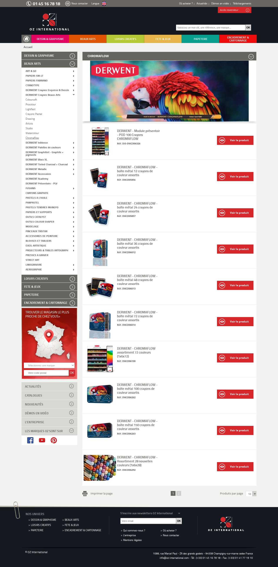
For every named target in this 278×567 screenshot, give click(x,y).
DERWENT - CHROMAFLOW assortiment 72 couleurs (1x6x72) (136, 352)
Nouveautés (34, 404)
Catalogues (33, 395)
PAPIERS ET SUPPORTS (39, 211)
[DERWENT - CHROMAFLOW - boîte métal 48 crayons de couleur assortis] (100, 301)
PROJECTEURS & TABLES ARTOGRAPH (47, 250)
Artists (29, 123)
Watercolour (32, 132)
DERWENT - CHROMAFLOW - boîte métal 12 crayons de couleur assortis (137, 171)
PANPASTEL (32, 202)
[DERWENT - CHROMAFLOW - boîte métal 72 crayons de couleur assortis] (100, 337)
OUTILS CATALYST (36, 216)
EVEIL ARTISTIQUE (36, 245)
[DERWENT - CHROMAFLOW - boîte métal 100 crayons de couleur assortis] (100, 410)
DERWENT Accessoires (38, 173)
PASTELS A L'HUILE (36, 197)
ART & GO (31, 70)
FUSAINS (31, 188)
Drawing (30, 118)
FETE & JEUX (163, 39)
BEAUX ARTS (88, 39)
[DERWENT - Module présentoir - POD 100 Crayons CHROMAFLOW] (100, 156)
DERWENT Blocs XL (36, 159)
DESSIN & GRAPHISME (50, 39)
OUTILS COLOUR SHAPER (40, 221)
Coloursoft (31, 99)
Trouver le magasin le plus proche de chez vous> (47, 314)
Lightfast (30, 109)
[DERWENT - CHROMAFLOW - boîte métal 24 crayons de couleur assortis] (100, 228)
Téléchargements (242, 3)
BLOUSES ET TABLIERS (38, 240)
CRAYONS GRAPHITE (37, 192)
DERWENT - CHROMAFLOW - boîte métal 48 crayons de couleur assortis (137, 280)
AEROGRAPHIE (34, 269)
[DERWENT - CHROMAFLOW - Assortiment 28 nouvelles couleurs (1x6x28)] (100, 482)
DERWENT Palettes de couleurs (43, 147)
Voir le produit (239, 140)
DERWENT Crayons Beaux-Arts (43, 94)
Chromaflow (32, 137)
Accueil (28, 47)
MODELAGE (32, 226)
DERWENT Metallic (36, 168)
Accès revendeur (229, 10)
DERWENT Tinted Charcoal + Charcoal (47, 164)
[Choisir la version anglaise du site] (104, 3)
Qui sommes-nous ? (134, 530)
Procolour (31, 104)
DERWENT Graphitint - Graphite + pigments (44, 153)
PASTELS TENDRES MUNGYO (42, 207)
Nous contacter (79, 3)
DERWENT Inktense (37, 142)
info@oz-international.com (174, 558)
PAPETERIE (200, 39)
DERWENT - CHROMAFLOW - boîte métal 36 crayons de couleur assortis (137, 243)
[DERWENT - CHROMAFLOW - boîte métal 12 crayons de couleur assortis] (100, 192)
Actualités (202, 3)
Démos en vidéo (220, 3)
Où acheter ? (186, 3)
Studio (29, 128)
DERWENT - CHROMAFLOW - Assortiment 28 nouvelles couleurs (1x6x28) (137, 461)
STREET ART (32, 259)
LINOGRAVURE (34, 264)
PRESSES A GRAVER (37, 254)
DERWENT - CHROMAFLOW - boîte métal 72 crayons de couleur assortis (137, 316)
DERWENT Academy (37, 178)
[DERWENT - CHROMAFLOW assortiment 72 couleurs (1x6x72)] (100, 374)
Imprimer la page (102, 493)
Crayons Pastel (34, 113)
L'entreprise (34, 422)
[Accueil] (27, 39)
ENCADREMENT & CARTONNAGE (238, 39)
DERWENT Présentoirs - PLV (41, 183)
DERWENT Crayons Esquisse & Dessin (47, 89)
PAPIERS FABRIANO (37, 80)
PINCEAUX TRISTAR (36, 231)
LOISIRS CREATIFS (125, 39)
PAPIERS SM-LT (34, 75)
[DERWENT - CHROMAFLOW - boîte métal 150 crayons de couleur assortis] (100, 446)
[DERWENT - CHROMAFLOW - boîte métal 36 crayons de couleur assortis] (100, 265)
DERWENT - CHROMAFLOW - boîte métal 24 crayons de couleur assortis (137, 207)
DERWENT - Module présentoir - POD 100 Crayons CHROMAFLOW (138, 135)
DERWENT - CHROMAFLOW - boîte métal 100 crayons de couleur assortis (137, 388)
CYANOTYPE (32, 85)
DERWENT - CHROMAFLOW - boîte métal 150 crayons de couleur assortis (137, 425)
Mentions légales (132, 540)
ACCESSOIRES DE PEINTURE (42, 235)
